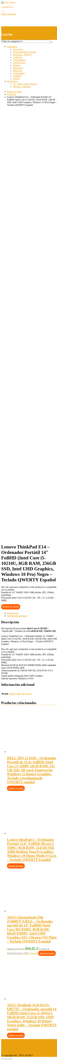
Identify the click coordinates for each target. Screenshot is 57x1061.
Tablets (16, 78)
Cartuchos (17, 57)
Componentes (19, 60)
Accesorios (18, 49)
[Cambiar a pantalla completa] (8, 1058)
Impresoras (18, 68)
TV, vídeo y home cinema (25, 84)
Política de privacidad (11, 1045)
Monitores (17, 70)
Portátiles (17, 76)
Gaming (16, 65)
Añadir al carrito (10, 606)
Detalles (33, 953)
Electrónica (12, 81)
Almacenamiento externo (24, 52)
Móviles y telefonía (22, 86)
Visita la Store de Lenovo (20, 693)
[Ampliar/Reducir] (11, 1058)
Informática (12, 46)
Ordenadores (19, 73)
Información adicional (17, 616)
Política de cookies (9, 1050)
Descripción (12, 613)
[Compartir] (5, 1058)
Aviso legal (6, 1040)
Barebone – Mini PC (22, 54)
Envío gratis (24, 200)
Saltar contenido (8, 14)
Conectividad (19, 62)
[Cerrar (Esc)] (2, 1058)
